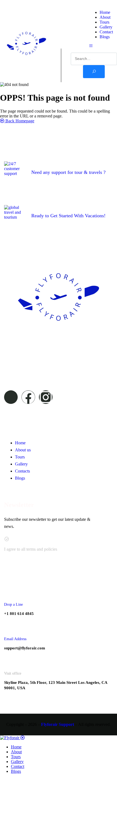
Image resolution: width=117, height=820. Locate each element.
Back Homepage (19, 121)
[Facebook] (28, 397)
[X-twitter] (11, 397)
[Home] (26, 61)
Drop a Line (13, 604)
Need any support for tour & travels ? (68, 172)
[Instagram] (46, 397)
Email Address (15, 639)
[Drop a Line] (10, 592)
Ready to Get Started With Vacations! (68, 215)
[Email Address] (10, 626)
